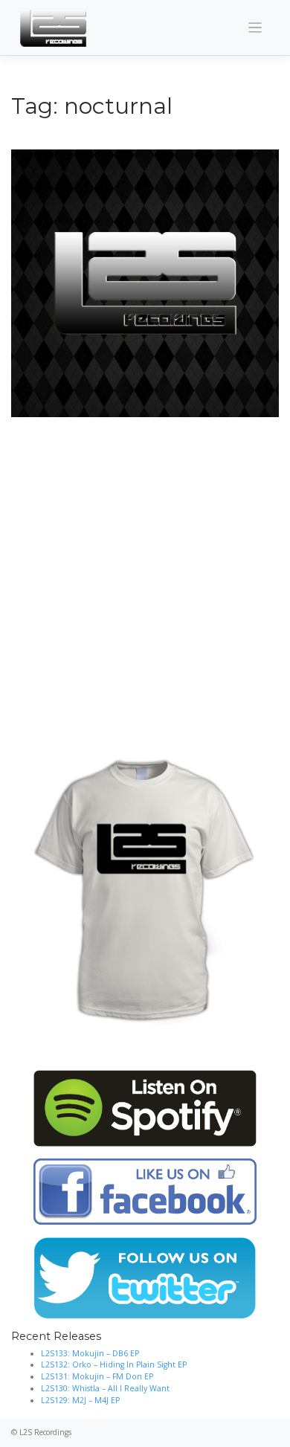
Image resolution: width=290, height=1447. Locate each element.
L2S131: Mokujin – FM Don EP (97, 1376)
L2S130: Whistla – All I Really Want (105, 1388)
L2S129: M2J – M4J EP (80, 1400)
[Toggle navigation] (255, 28)
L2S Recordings (45, 1432)
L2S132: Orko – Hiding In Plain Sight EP (114, 1364)
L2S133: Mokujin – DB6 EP (90, 1353)
